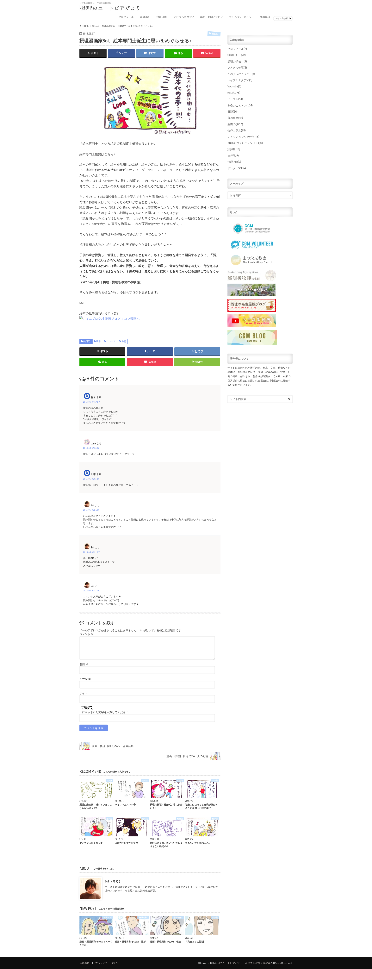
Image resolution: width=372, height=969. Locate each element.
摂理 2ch (234, 161)
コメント (86, 634)
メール (85, 678)
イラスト (235, 99)
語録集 (233, 149)
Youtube (144, 16)
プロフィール (126, 16)
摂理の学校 (237, 61)
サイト (83, 693)
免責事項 (265, 16)
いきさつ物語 (237, 67)
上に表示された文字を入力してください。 (105, 712)
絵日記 (86, 341)
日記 (232, 111)
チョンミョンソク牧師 (243, 136)
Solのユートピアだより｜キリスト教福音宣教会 (243, 963)
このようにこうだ (241, 74)
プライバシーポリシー (241, 16)
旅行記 (233, 155)
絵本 (98, 341)
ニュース (111, 341)
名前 (83, 664)
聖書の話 (235, 124)
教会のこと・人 (240, 105)
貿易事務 (235, 117)
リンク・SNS (236, 168)
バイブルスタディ (184, 16)
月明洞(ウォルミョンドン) (245, 143)
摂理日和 (163, 16)
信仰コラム (236, 130)
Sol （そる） (113, 881)
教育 (124, 341)
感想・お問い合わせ (211, 16)
